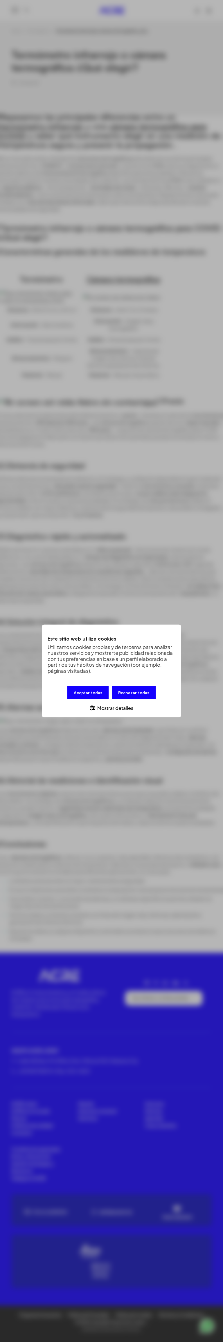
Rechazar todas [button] (133, 692)
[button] (111, 708)
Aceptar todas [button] (88, 692)
